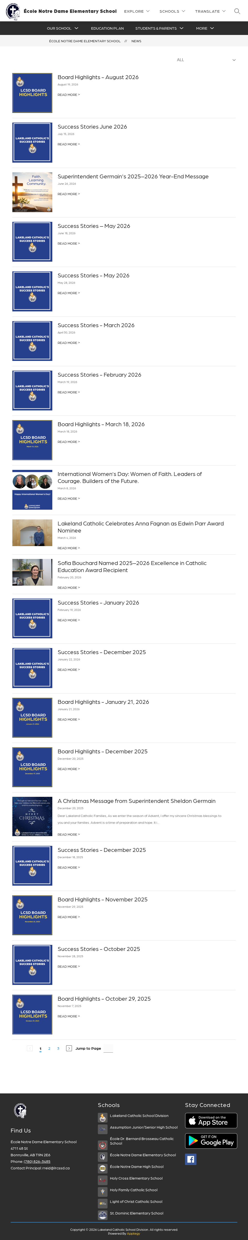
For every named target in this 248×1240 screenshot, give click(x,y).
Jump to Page (88, 1048)
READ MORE (69, 94)
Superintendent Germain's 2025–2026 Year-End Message (133, 175)
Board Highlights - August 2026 (98, 76)
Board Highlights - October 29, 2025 (104, 998)
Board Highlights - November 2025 (103, 898)
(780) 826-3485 (37, 1161)
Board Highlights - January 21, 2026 (103, 701)
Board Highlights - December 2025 (103, 750)
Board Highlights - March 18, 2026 (101, 423)
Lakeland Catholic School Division (139, 1115)
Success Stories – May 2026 (94, 225)
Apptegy (133, 1233)
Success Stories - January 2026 (98, 602)
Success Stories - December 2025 (102, 651)
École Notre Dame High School (136, 1166)
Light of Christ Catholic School (136, 1201)
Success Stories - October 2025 (99, 948)
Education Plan (107, 28)
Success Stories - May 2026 (94, 274)
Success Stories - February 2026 (99, 374)
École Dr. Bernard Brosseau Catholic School (142, 1140)
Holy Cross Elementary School (136, 1178)
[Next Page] (69, 1048)
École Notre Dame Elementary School (85, 41)
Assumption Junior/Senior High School (144, 1127)
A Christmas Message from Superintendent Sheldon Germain (137, 800)
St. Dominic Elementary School (136, 1213)
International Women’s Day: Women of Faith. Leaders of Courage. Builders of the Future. (130, 477)
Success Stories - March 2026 (96, 324)
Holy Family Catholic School (133, 1189)
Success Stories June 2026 (92, 126)
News (136, 41)
